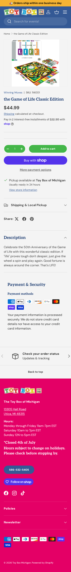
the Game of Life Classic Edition (31, 33)
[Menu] (65, 12)
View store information (23, 190)
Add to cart (48, 148)
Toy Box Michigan (21, 562)
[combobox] (35, 21)
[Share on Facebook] (24, 219)
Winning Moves (13, 92)
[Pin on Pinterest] (32, 219)
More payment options (35, 170)
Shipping (9, 113)
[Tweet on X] (16, 219)
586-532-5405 (19, 469)
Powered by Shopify (42, 562)
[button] (56, 12)
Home (7, 33)
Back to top (35, 371)
